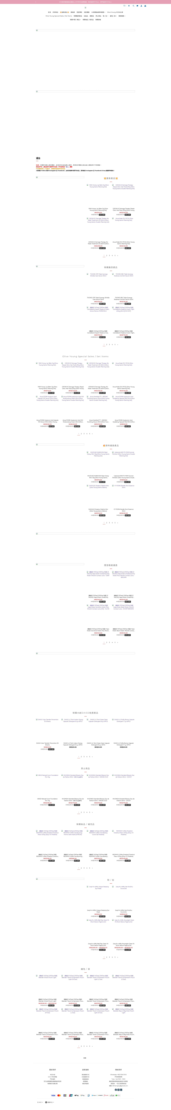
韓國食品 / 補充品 (88, 19)
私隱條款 (85, 1081)
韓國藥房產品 (78, 16)
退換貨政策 (85, 1079)
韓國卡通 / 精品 (75, 19)
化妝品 (86, 16)
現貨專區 (79, 12)
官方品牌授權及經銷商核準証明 (52, 1081)
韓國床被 (98, 19)
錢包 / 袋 (113, 16)
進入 (67, 167)
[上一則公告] (35, 2)
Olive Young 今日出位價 (115, 12)
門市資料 (52, 1079)
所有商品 (55, 12)
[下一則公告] (135, 2)
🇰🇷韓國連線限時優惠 (97, 12)
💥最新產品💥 (64, 12)
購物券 (73, 12)
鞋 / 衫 (105, 16)
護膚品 (92, 16)
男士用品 (98, 16)
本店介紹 (52, 1074)
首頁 (49, 12)
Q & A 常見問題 (52, 1077)
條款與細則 (85, 1083)
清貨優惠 (87, 12)
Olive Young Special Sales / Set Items (59, 16)
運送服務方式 (85, 1074)
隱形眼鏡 (121, 16)
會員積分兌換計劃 (53, 1083)
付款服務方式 (85, 1077)
